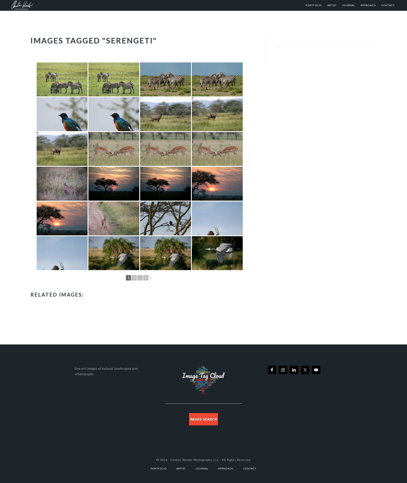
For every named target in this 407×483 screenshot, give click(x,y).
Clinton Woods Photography (52, 5)
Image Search (203, 419)
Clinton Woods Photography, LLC (194, 460)
